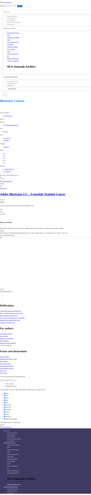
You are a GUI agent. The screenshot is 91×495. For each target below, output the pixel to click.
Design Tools (3, 188)
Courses (5, 95)
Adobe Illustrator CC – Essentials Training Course (32, 194)
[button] (49, 72)
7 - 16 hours (8, 171)
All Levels (7, 138)
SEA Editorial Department (11, 125)
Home (5, 93)
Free (6, 131)
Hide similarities (9, 384)
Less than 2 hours (9, 169)
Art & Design (8, 116)
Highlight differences (10, 386)
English (6, 147)
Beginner (7, 140)
